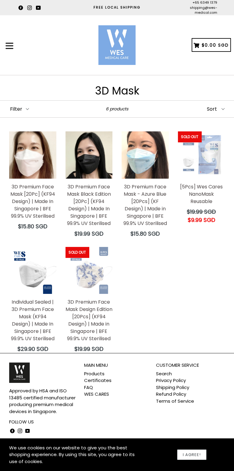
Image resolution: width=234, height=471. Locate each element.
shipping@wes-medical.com (203, 10)
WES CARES (96, 394)
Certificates (98, 380)
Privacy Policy (171, 380)
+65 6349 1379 (205, 2)
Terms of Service (175, 401)
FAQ (88, 387)
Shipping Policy (172, 387)
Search (164, 373)
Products (94, 373)
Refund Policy (171, 394)
